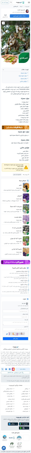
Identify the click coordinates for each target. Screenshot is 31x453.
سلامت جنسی (9, 401)
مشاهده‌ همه (22, 369)
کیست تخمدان (9, 404)
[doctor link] (27, 11)
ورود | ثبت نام (5, 2)
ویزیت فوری (25, 391)
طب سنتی (26, 401)
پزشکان (26, 389)
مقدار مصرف (24, 79)
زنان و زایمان (25, 404)
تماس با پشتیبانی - (14, 372)
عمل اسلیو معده (9, 411)
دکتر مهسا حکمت (21, 10)
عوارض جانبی (23, 81)
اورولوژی (26, 409)
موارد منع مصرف (23, 76)
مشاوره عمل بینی (9, 409)
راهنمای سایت (10, 394)
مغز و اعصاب (25, 411)
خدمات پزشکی (9, 389)
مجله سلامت (10, 396)
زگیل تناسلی (10, 406)
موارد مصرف (24, 73)
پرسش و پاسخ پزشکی (8, 391)
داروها (21, 6)
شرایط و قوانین (24, 394)
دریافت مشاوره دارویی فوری (19, 16)
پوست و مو (25, 406)
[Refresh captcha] (16, 333)
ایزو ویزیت (27, 6)
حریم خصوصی (25, 396)
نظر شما (26, 320)
